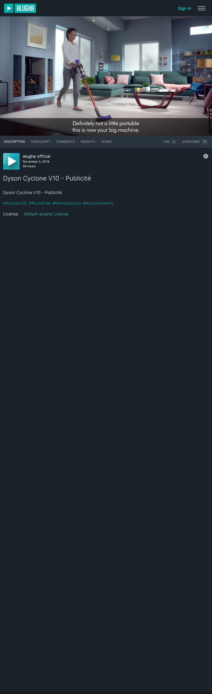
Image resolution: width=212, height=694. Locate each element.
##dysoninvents (98, 203)
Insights (88, 142)
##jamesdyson (66, 203)
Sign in (184, 8)
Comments (65, 142)
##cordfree (39, 203)
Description (14, 142)
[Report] (206, 156)
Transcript (41, 142)
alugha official (36, 156)
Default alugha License (46, 213)
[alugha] (20, 8)
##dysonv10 (15, 203)
